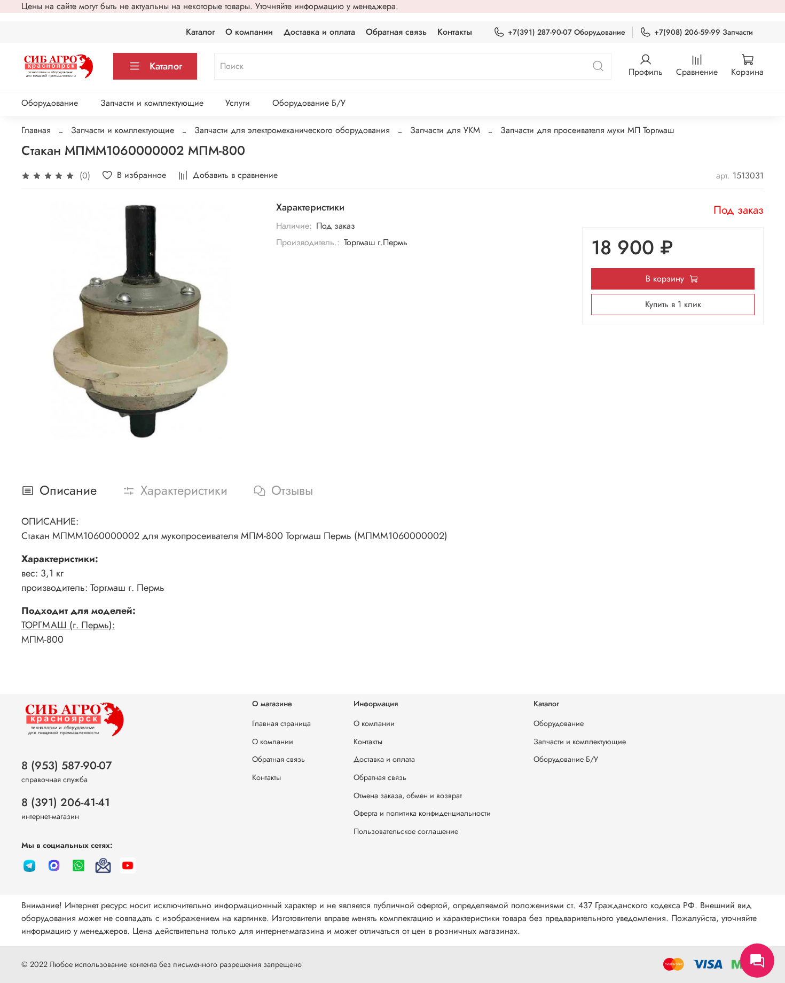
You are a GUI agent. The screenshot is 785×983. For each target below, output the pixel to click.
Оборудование (49, 103)
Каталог (200, 32)
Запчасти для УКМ (445, 130)
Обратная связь (396, 32)
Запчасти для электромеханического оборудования (292, 130)
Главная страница (281, 723)
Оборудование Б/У (309, 103)
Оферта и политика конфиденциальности (422, 813)
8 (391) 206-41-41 (65, 802)
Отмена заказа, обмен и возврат (408, 795)
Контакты (454, 32)
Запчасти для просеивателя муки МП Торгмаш (587, 130)
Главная (36, 130)
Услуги (237, 103)
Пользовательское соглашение (406, 831)
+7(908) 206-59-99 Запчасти (703, 32)
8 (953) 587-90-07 (66, 766)
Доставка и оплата (319, 32)
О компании (249, 32)
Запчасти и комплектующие (151, 103)
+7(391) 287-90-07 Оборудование (566, 32)
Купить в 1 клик (673, 304)
